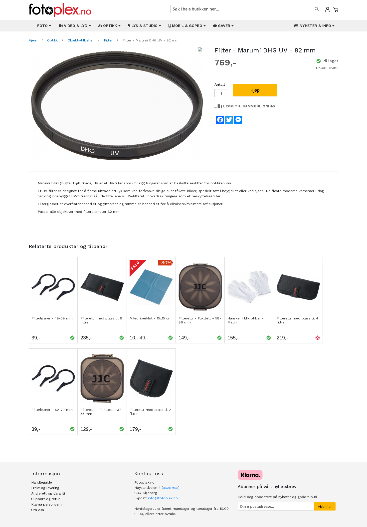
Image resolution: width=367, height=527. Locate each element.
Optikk (53, 40)
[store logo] (60, 10)
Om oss (37, 510)
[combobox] (245, 9)
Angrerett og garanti (48, 493)
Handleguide (41, 482)
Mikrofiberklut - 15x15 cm (151, 318)
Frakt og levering (45, 488)
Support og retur (45, 499)
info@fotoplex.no (163, 498)
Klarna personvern (46, 504)
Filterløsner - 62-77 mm (52, 410)
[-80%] (151, 313)
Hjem (33, 40)
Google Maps (170, 488)
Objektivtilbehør (81, 40)
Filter (109, 40)
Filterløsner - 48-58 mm (52, 318)
